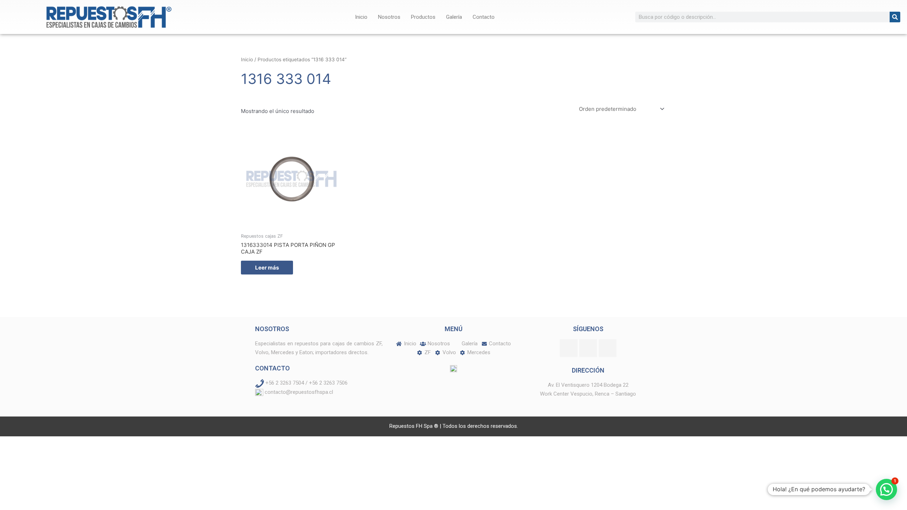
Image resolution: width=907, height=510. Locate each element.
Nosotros (389, 17)
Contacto (484, 17)
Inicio (361, 17)
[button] (886, 489)
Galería (454, 17)
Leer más (267, 267)
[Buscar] (895, 17)
